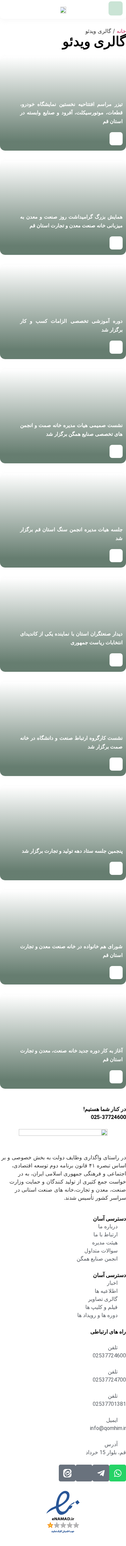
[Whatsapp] (117, 1473)
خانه (121, 31)
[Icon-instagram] (84, 1473)
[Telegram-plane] (100, 1473)
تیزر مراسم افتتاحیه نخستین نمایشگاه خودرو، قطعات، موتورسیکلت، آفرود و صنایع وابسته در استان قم (71, 112)
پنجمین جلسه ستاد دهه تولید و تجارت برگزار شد (72, 851)
